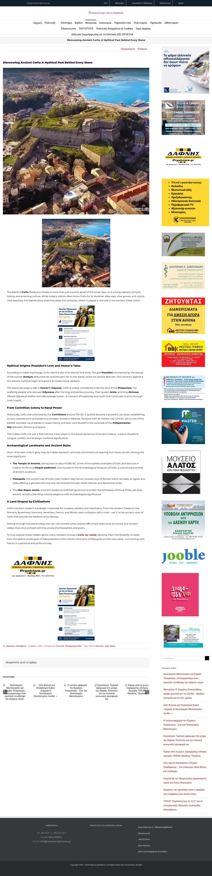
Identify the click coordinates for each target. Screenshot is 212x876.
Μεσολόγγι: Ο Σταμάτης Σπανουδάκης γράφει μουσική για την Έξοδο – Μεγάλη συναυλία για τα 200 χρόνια (183, 693)
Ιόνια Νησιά (110, 646)
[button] (137, 34)
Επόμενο (142, 49)
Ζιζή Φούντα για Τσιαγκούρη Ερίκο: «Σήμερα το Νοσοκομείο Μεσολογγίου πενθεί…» (182, 709)
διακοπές (99, 646)
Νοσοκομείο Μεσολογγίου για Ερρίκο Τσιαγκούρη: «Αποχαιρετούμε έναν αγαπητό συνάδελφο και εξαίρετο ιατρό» (183, 678)
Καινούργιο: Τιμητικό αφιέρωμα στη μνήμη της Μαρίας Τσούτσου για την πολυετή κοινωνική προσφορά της (184, 740)
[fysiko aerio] (76, 307)
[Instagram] (106, 833)
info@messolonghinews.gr (38, 3)
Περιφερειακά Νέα (73, 646)
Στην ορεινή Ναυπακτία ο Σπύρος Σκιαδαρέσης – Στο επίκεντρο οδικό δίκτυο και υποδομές (184, 767)
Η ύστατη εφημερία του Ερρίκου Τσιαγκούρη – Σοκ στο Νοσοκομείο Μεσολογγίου (181, 724)
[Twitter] (110, 833)
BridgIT (139, 865)
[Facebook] (102, 833)
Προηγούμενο (128, 49)
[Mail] (114, 833)
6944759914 (55, 837)
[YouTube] (98, 833)
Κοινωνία (60, 646)
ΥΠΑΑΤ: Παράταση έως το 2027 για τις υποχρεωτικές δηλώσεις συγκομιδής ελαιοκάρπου (183, 805)
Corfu (91, 646)
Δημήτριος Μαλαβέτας (16, 646)
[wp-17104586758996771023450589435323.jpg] (33, 550)
